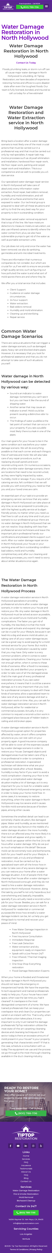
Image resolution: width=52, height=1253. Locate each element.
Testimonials (26, 1168)
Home (26, 1156)
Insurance (26, 1165)
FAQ (26, 1162)
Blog (26, 1178)
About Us (26, 1172)
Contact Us (26, 1181)
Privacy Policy (36, 1249)
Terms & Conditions (19, 1249)
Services (26, 1159)
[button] (46, 6)
